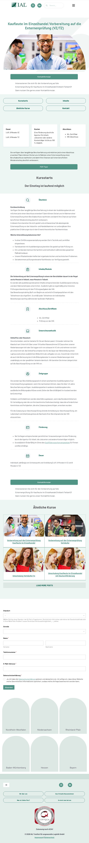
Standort (6, 611)
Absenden (9, 687)
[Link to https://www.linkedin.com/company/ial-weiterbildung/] (70, 785)
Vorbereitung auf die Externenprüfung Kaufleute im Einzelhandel (24, 524)
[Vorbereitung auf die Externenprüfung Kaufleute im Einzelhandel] (23, 531)
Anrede (6, 626)
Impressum (39, 837)
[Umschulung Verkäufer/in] (23, 564)
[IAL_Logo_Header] (19, 3)
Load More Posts (44, 585)
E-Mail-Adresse (9, 664)
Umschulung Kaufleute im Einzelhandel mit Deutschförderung (65, 557)
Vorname (6, 647)
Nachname (49, 647)
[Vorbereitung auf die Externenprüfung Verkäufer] (65, 531)
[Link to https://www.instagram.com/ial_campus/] (61, 785)
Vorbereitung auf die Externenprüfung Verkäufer (65, 526)
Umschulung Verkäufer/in (24, 561)
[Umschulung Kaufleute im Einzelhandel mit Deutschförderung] (65, 564)
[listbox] (44, 631)
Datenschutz (49, 837)
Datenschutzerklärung (27, 679)
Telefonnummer (9, 652)
